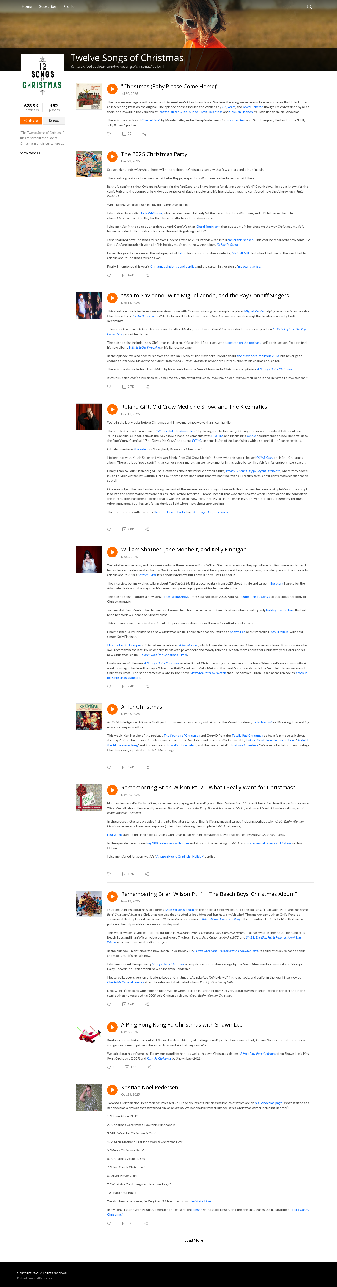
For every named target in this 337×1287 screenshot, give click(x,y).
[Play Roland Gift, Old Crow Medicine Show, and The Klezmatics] (112, 409)
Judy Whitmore (151, 213)
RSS (56, 120)
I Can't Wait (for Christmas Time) (163, 655)
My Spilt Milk (241, 253)
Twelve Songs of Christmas (127, 57)
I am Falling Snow (176, 597)
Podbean (48, 1278)
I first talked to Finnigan (124, 645)
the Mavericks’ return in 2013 (258, 356)
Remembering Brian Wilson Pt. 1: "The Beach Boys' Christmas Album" (209, 894)
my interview (236, 120)
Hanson (196, 1209)
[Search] (309, 6)
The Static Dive (200, 1201)
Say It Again (279, 632)
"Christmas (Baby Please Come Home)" (169, 86)
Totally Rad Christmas (247, 735)
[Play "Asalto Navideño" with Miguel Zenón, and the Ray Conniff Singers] (112, 298)
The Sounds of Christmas (181, 735)
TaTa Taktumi (262, 722)
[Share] (144, 133)
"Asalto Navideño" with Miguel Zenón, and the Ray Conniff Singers (205, 295)
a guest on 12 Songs (255, 597)
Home (27, 6)
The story (276, 583)
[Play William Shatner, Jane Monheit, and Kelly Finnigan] (112, 552)
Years (231, 107)
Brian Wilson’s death (179, 910)
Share (33, 120)
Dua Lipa (217, 436)
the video (141, 449)
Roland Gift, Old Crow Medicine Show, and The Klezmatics (194, 406)
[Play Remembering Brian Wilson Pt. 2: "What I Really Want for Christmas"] (112, 790)
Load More (193, 1240)
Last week (114, 835)
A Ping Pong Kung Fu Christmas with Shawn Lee (182, 1024)
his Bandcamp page (268, 1103)
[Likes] (109, 133)
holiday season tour (280, 610)
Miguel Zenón (254, 311)
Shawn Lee (238, 632)
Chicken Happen (241, 112)
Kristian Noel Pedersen (149, 1087)
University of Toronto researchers (270, 740)
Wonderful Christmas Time (176, 431)
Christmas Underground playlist (173, 266)
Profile (69, 6)
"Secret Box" (151, 120)
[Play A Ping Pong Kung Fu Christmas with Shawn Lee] (112, 1027)
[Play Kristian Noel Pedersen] (112, 1090)
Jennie (251, 436)
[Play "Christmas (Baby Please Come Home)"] (112, 89)
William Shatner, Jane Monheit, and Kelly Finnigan (184, 549)
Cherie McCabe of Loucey (125, 982)
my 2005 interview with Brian (168, 843)
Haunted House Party (169, 512)
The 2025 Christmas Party (154, 154)
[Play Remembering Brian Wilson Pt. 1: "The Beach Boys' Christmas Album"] (112, 896)
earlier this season (240, 240)
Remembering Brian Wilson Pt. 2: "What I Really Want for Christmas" (208, 787)
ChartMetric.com (208, 226)
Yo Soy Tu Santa (227, 244)
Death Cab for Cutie (173, 112)
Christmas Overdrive (243, 745)
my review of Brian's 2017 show (269, 843)
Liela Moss (215, 112)
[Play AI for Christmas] (112, 709)
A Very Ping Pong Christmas (258, 1053)
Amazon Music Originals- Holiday (179, 856)
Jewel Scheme (253, 107)
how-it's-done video (181, 745)
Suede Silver (197, 112)
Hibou (182, 253)
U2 (224, 107)
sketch (208, 673)
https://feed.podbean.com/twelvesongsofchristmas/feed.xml (119, 66)
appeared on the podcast (243, 342)
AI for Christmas (141, 706)
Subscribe (47, 6)
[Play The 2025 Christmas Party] (112, 156)
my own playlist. (249, 266)
